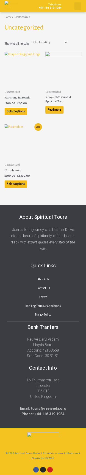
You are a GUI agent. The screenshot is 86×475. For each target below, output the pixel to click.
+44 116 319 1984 (50, 6)
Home (8, 17)
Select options (16, 111)
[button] (77, 6)
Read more (54, 109)
